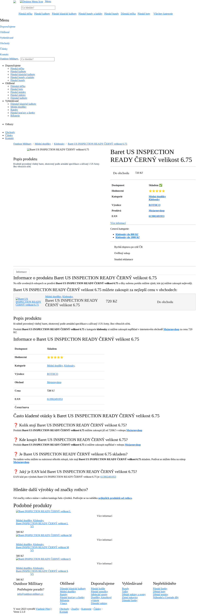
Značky (75, 608)
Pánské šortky (160, 588)
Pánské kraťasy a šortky (22, 112)
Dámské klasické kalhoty (23, 103)
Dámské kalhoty (18, 98)
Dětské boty (159, 591)
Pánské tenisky (18, 92)
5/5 (32, 526)
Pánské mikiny (18, 95)
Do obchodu (121, 173)
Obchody (5, 43)
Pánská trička (25, 13)
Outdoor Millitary (9, 58)
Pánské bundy (111, 13)
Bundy (125, 588)
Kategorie (86, 608)
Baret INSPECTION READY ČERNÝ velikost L (42, 523)
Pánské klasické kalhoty (64, 13)
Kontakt (4, 54)
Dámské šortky (129, 600)
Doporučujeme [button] (7, 26)
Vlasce (63, 603)
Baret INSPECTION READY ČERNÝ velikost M (42, 547)
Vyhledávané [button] (6, 37)
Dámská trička (128, 13)
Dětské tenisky (160, 594)
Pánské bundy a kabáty (90, 13)
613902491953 (55, 399)
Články (4, 48)
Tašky (125, 591)
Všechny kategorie (163, 13)
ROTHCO (52, 374)
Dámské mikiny (99, 603)
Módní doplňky (18, 106)
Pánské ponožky (99, 591)
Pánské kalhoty (42, 13)
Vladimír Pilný (43, 608)
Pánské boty (144, 13)
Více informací (118, 223)
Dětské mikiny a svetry (134, 594)
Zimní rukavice (130, 597)
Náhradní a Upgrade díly (166, 597)
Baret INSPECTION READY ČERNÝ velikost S (42, 571)
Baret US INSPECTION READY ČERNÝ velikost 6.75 (97, 143)
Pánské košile (98, 588)
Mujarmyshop (171, 329)
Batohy (14, 109)
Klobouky (59, 143)
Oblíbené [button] (4, 32)
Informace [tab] (21, 271)
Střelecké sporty (99, 594)
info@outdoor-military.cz (30, 594)
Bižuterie (15, 115)
